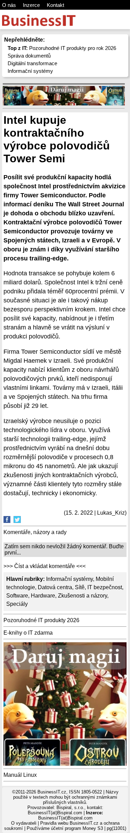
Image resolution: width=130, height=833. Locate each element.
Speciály (17, 604)
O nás (9, 5)
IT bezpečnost (104, 587)
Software (17, 596)
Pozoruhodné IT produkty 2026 (41, 620)
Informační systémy (30, 71)
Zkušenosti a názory (82, 596)
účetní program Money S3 (77, 828)
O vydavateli (23, 823)
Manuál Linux (20, 775)
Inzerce (31, 5)
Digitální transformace (32, 63)
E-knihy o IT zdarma (28, 633)
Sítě (80, 587)
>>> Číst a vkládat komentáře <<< (44, 566)
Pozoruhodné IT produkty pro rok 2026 (62, 48)
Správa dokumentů (29, 56)
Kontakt (55, 5)
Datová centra (55, 587)
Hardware (43, 596)
